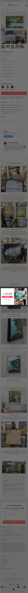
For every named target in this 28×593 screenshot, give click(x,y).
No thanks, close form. (7, 299)
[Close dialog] (26, 289)
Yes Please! (7, 296)
